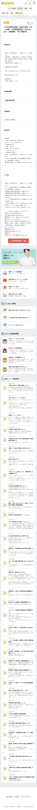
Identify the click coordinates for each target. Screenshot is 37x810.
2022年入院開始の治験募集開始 (17, 714)
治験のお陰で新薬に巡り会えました (18, 366)
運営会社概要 (9, 796)
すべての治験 (12, 8)
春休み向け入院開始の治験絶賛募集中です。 (20, 602)
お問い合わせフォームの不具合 (16, 398)
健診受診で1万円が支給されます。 (16, 655)
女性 (11, 13)
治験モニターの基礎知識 (15, 272)
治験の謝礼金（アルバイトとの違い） (18, 279)
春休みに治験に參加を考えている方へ (18, 690)
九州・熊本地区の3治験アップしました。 (19, 522)
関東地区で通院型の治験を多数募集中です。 (20, 670)
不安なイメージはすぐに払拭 (16, 338)
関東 (25, 8)
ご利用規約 (16, 796)
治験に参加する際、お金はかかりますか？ (19, 310)
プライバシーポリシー (26, 796)
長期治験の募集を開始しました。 (17, 703)
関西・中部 (5, 13)
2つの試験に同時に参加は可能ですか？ (19, 317)
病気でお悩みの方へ (13, 459)
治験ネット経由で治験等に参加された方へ (19, 448)
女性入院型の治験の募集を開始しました (19, 723)
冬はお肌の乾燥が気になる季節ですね (18, 536)
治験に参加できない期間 (15, 294)
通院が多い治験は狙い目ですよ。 (17, 572)
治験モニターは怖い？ (14, 286)
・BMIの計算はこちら (12, 150)
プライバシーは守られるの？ (16, 325)
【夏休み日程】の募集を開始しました (18, 385)
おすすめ (20, 8)
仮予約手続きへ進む (19, 241)
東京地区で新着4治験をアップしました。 (19, 515)
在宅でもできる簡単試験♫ (15, 348)
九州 (30, 8)
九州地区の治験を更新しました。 (17, 429)
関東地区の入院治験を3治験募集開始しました (20, 661)
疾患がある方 (19, 13)
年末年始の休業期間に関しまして (17, 486)
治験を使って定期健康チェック (16, 357)
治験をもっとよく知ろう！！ (16, 415)
